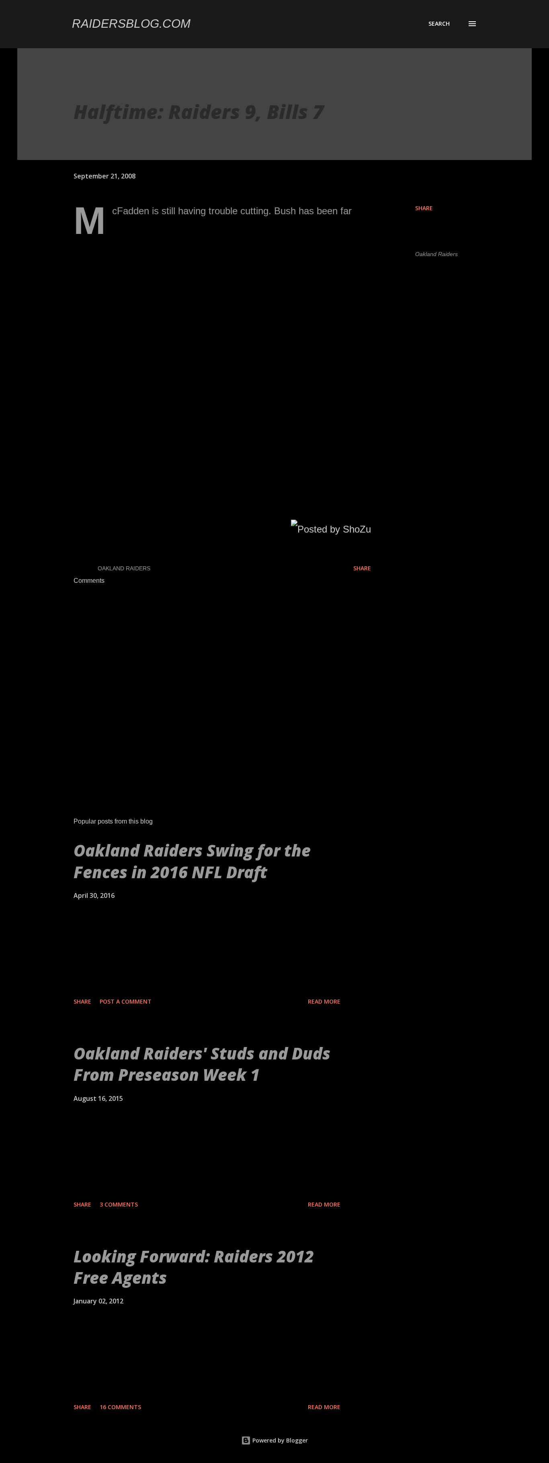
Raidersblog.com (131, 23)
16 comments (120, 1407)
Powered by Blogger (279, 1440)
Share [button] (424, 208)
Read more (324, 1001)
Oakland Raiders (436, 254)
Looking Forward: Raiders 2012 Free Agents (194, 1267)
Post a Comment (126, 1001)
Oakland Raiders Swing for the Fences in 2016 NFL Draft (192, 861)
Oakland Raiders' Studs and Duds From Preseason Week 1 (202, 1064)
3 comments (119, 1204)
